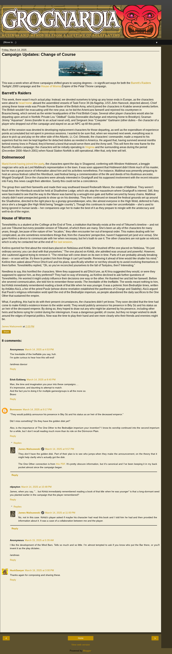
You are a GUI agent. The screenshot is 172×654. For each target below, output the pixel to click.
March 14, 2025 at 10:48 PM (36, 486)
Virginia (89, 147)
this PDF (60, 464)
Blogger (87, 650)
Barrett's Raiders (141, 83)
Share (6, 332)
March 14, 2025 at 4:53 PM (39, 349)
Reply (13, 369)
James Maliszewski (29, 449)
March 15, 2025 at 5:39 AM (39, 540)
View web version (80, 644)
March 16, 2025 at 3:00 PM (39, 570)
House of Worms (51, 86)
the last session (63, 242)
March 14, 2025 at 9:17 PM (37, 409)
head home (25, 103)
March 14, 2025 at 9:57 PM (59, 449)
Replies (18, 443)
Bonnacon (16, 409)
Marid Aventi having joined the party (23, 163)
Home (80, 638)
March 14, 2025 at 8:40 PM (41, 379)
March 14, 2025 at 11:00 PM (60, 512)
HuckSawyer (17, 570)
